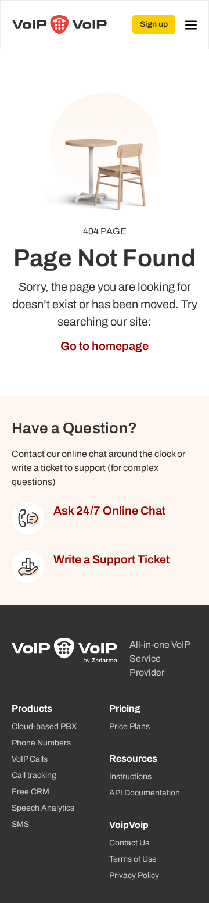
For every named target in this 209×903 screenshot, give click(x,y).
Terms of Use (133, 859)
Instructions (130, 776)
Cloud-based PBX (44, 726)
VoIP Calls (30, 759)
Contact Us (129, 842)
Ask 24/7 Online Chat (109, 510)
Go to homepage (104, 346)
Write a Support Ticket (111, 559)
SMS (20, 824)
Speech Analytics (43, 808)
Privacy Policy (134, 875)
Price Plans (129, 726)
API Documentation (144, 792)
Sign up (154, 24)
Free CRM (30, 791)
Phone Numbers (41, 742)
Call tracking (34, 775)
